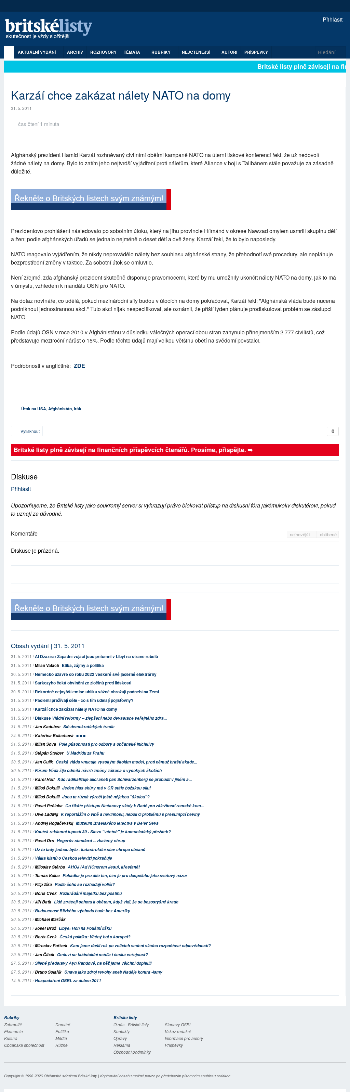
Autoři (229, 52)
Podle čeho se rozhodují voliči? (85, 884)
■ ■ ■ (80, 735)
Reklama (121, 1045)
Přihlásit (331, 19)
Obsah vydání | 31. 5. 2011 (48, 645)
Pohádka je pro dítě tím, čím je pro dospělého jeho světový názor (125, 875)
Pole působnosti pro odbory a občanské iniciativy (106, 744)
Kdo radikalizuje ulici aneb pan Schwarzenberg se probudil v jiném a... (124, 779)
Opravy (120, 1038)
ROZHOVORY (103, 52)
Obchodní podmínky (132, 1052)
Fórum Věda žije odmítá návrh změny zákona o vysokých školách (98, 770)
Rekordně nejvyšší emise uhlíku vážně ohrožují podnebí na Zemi (97, 692)
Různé (61, 1045)
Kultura (10, 1038)
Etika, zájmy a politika (83, 665)
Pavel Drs (44, 841)
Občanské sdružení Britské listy (70, 1075)
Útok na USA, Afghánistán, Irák (51, 409)
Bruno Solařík (48, 972)
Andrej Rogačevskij (54, 823)
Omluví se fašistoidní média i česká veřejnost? (102, 955)
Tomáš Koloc (47, 875)
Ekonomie (13, 1031)
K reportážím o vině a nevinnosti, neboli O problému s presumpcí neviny (130, 814)
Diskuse (101, 718)
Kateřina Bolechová (54, 735)
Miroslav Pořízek (51, 946)
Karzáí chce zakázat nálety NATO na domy (76, 709)
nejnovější (300, 534)
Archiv (75, 52)
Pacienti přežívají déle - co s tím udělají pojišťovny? (84, 700)
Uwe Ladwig (46, 814)
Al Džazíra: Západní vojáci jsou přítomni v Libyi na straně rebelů (96, 656)
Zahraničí (13, 1024)
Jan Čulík (44, 762)
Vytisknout (29, 431)
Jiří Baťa (43, 902)
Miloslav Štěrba (50, 867)
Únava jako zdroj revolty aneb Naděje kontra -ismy (113, 972)
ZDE (79, 366)
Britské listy (52, 29)
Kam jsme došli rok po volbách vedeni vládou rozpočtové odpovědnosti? (140, 946)
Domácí (62, 1024)
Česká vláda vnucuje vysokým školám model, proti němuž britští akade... (126, 762)
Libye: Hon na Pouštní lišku (85, 928)
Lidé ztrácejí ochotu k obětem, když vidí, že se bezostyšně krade (116, 902)
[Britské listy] (91, 200)
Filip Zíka (43, 884)
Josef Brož (45, 928)
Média (61, 1038)
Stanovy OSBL (178, 1024)
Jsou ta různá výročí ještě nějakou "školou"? (105, 797)
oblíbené (328, 534)
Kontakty (121, 1031)
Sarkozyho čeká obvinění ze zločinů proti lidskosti (83, 683)
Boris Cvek (46, 893)
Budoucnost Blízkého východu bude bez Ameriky (82, 911)
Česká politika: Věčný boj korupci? (94, 937)
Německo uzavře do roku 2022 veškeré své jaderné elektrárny (96, 674)
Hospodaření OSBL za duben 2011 (68, 981)
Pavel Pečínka (49, 806)
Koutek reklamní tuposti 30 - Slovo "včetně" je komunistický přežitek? (103, 832)
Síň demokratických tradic (89, 727)
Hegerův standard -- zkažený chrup (91, 841)
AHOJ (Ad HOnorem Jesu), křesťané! (104, 867)
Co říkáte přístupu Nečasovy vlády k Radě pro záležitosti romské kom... (134, 806)
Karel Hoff (45, 779)
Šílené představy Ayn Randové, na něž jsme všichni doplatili (93, 963)
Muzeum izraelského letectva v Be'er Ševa (117, 823)
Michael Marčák (50, 919)
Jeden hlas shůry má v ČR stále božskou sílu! (106, 788)
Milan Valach (47, 665)
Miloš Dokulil (47, 788)
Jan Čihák (44, 955)
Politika (62, 1031)
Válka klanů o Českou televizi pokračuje (73, 858)
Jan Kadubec (47, 727)
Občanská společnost (24, 1045)
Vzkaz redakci (178, 1031)
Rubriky (161, 52)
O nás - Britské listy (131, 1024)
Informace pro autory (184, 1038)
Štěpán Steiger (49, 753)
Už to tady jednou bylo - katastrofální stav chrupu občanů (90, 849)
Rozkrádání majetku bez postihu (90, 893)
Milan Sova (45, 744)
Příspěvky (256, 52)
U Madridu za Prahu (85, 753)
